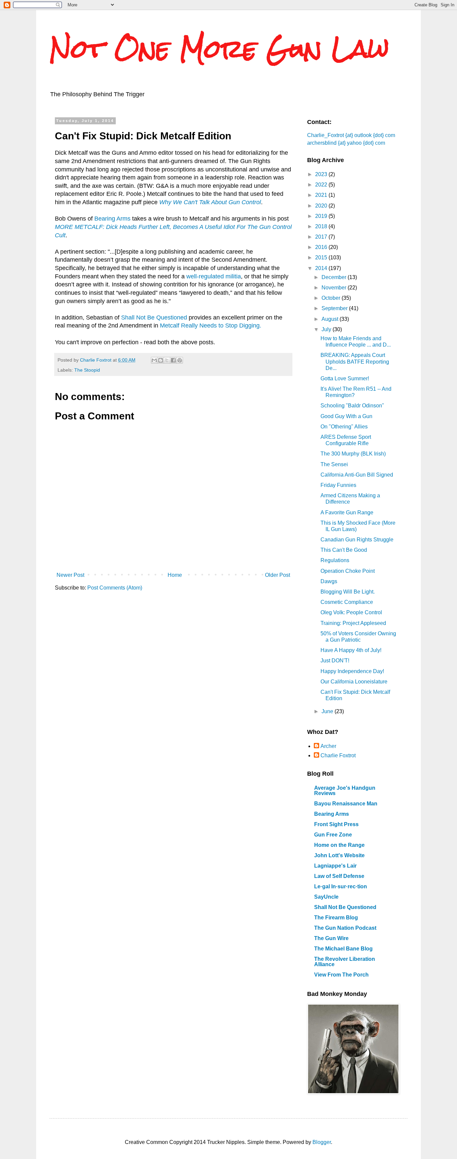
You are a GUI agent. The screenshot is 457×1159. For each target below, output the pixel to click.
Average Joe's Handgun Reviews (344, 790)
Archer (328, 746)
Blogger (321, 1142)
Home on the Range (339, 845)
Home (175, 575)
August (331, 319)
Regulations (335, 560)
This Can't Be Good (344, 550)
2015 (322, 257)
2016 (322, 247)
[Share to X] (167, 360)
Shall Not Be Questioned (154, 317)
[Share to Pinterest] (179, 360)
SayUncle (326, 897)
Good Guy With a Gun (346, 416)
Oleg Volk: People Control (351, 612)
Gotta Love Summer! (345, 378)
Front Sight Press (336, 824)
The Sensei (334, 464)
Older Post (277, 575)
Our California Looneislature (354, 681)
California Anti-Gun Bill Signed (357, 475)
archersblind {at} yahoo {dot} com (346, 143)
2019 (322, 216)
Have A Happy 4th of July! (351, 650)
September (335, 308)
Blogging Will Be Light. (348, 592)
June (328, 711)
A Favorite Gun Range (347, 512)
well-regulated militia (213, 276)
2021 (322, 195)
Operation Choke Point (348, 571)
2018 (322, 226)
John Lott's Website (339, 855)
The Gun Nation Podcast (345, 928)
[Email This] (154, 360)
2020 (322, 206)
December (335, 277)
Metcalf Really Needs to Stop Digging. (210, 325)
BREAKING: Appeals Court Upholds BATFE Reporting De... (355, 361)
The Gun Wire (331, 938)
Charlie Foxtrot (338, 755)
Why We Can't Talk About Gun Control (210, 202)
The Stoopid (87, 370)
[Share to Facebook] (173, 360)
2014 (322, 268)
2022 (322, 184)
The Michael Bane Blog (343, 948)
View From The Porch (341, 975)
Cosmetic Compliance (347, 602)
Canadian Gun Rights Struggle (357, 539)
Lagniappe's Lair (335, 866)
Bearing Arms (112, 218)
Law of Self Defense (339, 876)
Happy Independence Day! (352, 671)
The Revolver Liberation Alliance (344, 961)
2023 (322, 174)
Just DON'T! (335, 660)
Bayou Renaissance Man (345, 803)
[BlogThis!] (160, 360)
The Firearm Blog (336, 917)
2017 (322, 237)
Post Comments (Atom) (114, 588)
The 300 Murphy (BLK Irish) (353, 454)
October (332, 298)
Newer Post (70, 575)
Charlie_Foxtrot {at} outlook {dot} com (351, 135)
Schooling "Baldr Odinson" (352, 405)
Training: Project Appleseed (353, 623)
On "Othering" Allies (344, 426)
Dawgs (329, 581)
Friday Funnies (338, 485)
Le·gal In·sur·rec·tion (340, 886)
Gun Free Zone (333, 835)
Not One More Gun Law (219, 48)
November (335, 287)
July (327, 329)
